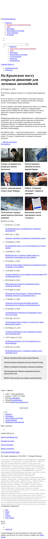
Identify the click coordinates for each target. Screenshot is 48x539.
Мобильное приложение (14, 422)
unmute (8, 516)
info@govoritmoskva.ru (19, 402)
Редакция (10, 35)
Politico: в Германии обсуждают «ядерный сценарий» (23, 367)
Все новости (5, 144)
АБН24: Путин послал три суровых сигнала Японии (23, 378)
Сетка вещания (12, 33)
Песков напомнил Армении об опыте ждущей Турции (23, 362)
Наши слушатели (7, 448)
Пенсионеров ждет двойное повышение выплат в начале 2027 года (22, 372)
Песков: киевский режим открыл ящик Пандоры (21, 358)
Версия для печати (10, 142)
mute (7, 514)
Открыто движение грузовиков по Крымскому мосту (25, 238)
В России (9, 70)
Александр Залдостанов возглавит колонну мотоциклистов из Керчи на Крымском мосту (22, 304)
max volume (9, 518)
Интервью (11, 29)
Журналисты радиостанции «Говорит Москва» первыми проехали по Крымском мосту (23, 294)
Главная (4, 64)
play (6, 510)
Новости (8, 23)
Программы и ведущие (15, 31)
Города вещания (7, 445)
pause (7, 512)
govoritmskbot (15, 398)
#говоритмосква (11, 68)
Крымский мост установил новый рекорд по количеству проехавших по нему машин (22, 256)
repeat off (8, 529)
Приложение (15, 60)
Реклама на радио (7, 441)
